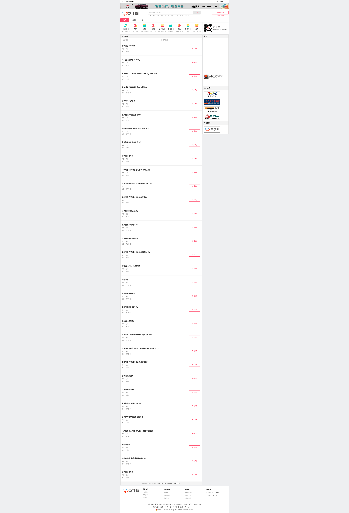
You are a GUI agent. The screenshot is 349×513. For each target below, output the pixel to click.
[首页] (143, 483)
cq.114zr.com (191, 507)
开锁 (177, 15)
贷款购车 (167, 15)
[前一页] (147, 483)
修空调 (181, 15)
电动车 (162, 15)
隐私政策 (145, 498)
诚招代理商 (188, 495)
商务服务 (171, 29)
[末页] (155, 483)
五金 (197, 31)
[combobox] (141, 40)
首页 (124, 20)
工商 (169, 31)
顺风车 (172, 15)
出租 (133, 31)
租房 (154, 15)
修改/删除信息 (220, 15)
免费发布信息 (220, 12)
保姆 (123, 31)
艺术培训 (187, 15)
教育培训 (188, 29)
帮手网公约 (145, 495)
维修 (128, 31)
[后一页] (151, 483)
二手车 (150, 15)
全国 (136, 1)
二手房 (136, 31)
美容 (147, 31)
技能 (188, 31)
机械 (165, 31)
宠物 (158, 15)
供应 (196, 29)
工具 (199, 31)
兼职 (155, 31)
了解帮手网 (145, 492)
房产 (135, 29)
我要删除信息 (167, 495)
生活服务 (126, 29)
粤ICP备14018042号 (188, 510)
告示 (143, 20)
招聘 (153, 29)
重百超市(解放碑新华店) (216, 71)
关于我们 (220, 1)
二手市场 (162, 29)
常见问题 (166, 492)
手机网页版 (188, 498)
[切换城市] (130, 1)
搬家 (126, 31)
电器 (194, 31)
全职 (151, 31)
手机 (159, 31)
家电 (162, 31)
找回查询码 (166, 498)
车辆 (144, 29)
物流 (172, 31)
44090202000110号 (168, 510)
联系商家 (194, 48)
